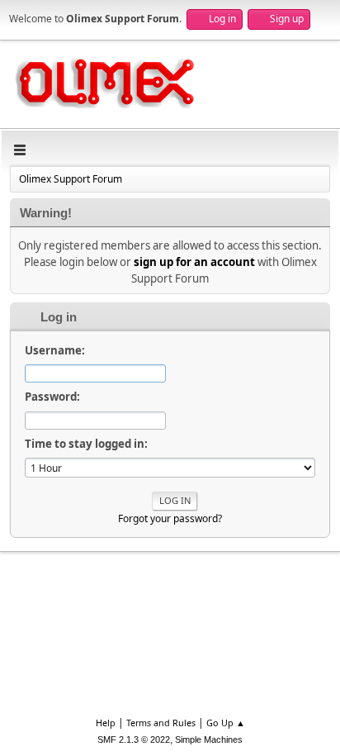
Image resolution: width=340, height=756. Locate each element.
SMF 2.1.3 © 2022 (133, 739)
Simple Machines (209, 739)
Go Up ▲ (225, 722)
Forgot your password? (170, 518)
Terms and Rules (161, 722)
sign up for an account (194, 261)
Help (106, 722)
